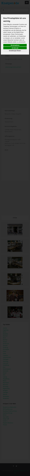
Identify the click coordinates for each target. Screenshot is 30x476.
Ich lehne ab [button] (15, 48)
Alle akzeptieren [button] (15, 45)
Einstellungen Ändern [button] (15, 50)
